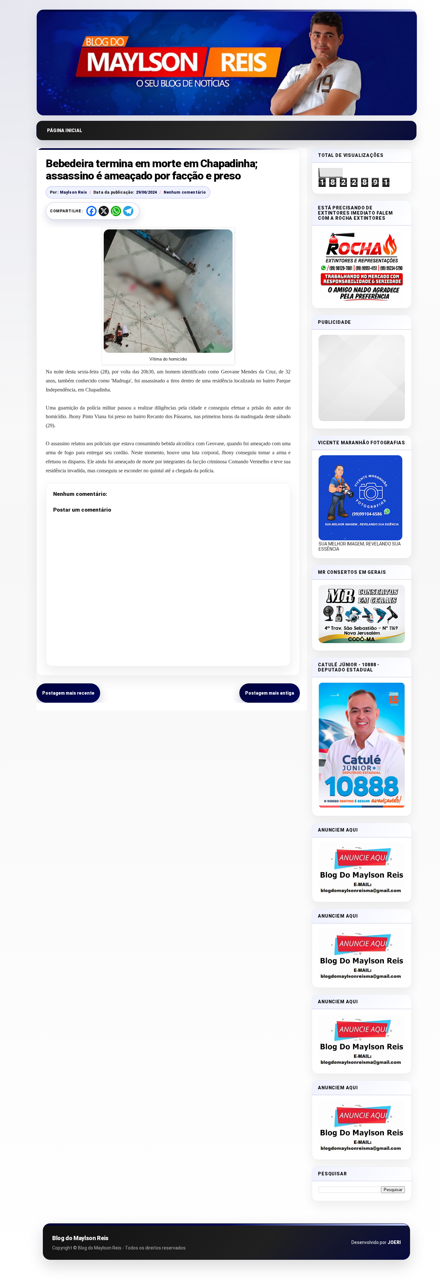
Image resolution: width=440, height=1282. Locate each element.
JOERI (394, 1242)
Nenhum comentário (185, 192)
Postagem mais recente (68, 693)
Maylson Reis (73, 192)
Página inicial (64, 130)
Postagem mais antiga (269, 693)
